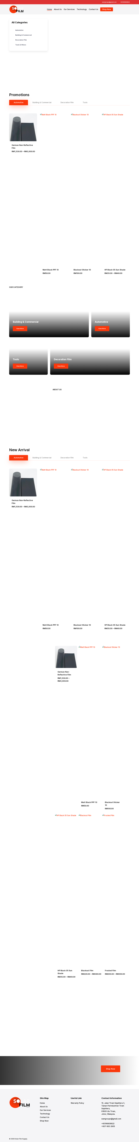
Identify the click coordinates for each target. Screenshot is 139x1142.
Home (42, 1103)
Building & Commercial (23, 35)
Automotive (19, 30)
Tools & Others (20, 45)
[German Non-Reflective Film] (23, 127)
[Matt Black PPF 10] (54, 189)
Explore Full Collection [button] (25, 666)
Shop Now (44, 1121)
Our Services (45, 1110)
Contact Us (44, 1117)
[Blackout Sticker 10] (85, 189)
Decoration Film (21, 40)
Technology (45, 1114)
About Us (44, 1107)
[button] (18, 102)
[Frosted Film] (113, 890)
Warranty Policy (77, 1103)
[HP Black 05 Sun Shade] (116, 189)
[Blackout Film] (90, 890)
